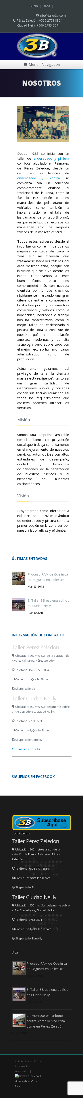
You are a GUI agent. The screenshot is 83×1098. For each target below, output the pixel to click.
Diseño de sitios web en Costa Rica (28, 1081)
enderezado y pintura (51, 158)
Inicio (34, 6)
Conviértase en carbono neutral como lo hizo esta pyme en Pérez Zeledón (46, 1020)
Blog (46, 6)
